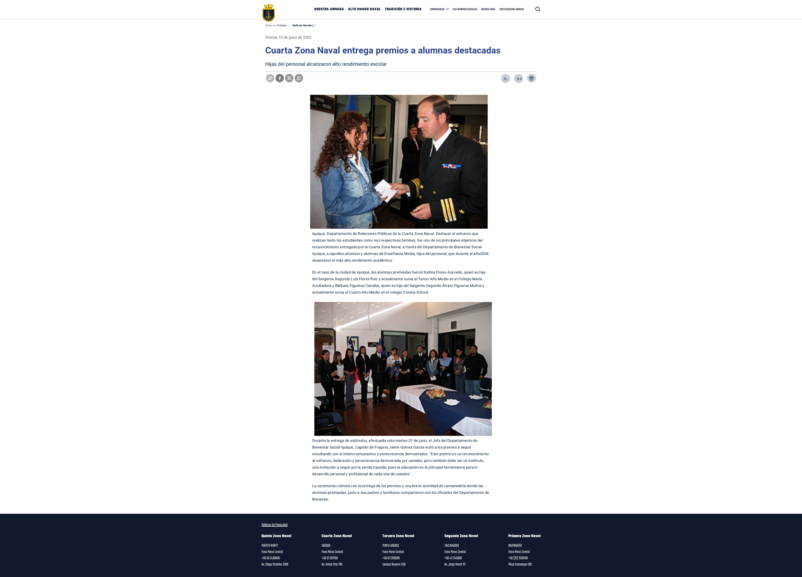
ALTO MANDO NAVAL (364, 9)
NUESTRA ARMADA (329, 9)
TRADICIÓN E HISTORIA (403, 9)
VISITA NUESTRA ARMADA (511, 9)
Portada (281, 25)
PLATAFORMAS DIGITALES (465, 9)
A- (506, 79)
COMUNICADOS (437, 9)
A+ (519, 79)
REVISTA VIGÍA (488, 9)
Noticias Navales (302, 25)
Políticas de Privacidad (274, 525)
